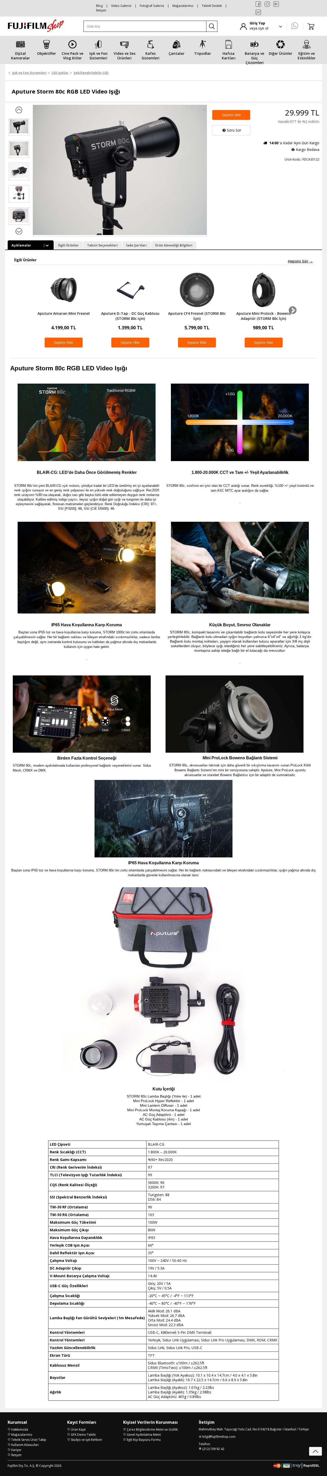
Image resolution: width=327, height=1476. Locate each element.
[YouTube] (276, 4)
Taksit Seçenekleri (102, 245)
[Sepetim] (311, 26)
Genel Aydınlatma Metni (144, 1434)
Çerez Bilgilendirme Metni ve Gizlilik (152, 1429)
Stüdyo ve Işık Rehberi (86, 1440)
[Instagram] (267, 4)
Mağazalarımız (182, 6)
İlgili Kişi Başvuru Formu (144, 1440)
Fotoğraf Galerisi (152, 6)
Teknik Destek (212, 6)
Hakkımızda (19, 1429)
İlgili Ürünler (68, 245)
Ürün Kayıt (78, 1429)
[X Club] (258, 12)
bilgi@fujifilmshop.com (219, 1436)
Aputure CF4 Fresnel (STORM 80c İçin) (197, 316)
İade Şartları (136, 245)
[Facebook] (258, 4)
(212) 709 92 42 (213, 1449)
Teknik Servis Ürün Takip (28, 1440)
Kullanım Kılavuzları (25, 1445)
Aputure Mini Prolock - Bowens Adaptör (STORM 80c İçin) (263, 316)
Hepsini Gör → (300, 261)
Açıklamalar (21, 245)
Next (293, 310)
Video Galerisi (121, 6)
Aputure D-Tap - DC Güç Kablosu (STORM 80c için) (130, 316)
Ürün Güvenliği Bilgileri (173, 245)
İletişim (101, 10)
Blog (99, 6)
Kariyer (16, 1450)
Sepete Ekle (231, 114)
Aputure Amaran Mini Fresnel (64, 313)
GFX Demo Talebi (83, 1434)
